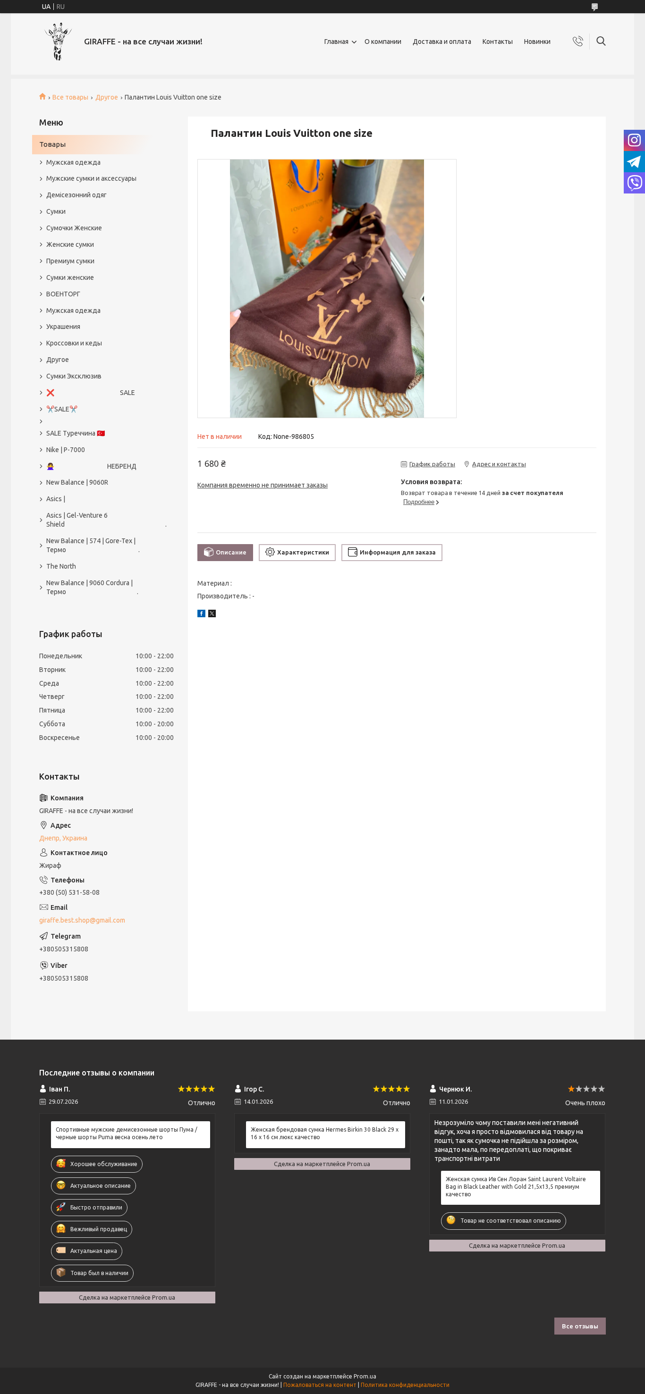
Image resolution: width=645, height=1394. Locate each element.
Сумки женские (70, 277)
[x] (212, 615)
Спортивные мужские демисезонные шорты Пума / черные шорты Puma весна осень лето (126, 1133)
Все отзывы (580, 1326)
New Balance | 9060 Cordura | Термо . (92, 587)
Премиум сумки (70, 261)
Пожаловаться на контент (319, 1385)
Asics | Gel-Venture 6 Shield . (101, 520)
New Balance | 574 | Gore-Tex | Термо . (93, 545)
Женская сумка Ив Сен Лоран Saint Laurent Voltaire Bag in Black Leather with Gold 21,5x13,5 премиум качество (516, 1186)
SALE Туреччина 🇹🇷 (75, 433)
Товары (52, 144)
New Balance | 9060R (77, 482)
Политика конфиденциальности (405, 1385)
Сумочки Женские (74, 228)
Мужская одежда (73, 162)
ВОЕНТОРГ (63, 294)
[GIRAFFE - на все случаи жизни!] (58, 41)
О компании (383, 41)
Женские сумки (70, 244)
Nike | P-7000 (65, 449)
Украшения (63, 326)
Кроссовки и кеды (74, 343)
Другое (106, 97)
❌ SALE (90, 392)
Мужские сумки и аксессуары (91, 178)
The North (61, 566)
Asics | (55, 499)
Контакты (498, 41)
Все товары (70, 97)
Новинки (537, 41)
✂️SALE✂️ (61, 409)
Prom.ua (365, 1376)
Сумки (56, 211)
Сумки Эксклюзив (74, 376)
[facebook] (201, 615)
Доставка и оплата (442, 41)
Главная (336, 41)
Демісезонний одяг (76, 195)
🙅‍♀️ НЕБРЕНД (91, 466)
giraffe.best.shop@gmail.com (82, 920)
